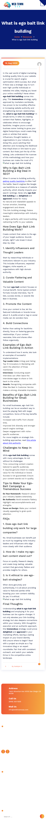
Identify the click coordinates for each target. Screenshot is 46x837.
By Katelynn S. (17, 666)
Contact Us (7, 782)
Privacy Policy (8, 792)
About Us (7, 777)
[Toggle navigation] (42, 4)
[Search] (42, 816)
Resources (27, 37)
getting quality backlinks (14, 181)
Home (17, 37)
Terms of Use (8, 796)
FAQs (5, 787)
